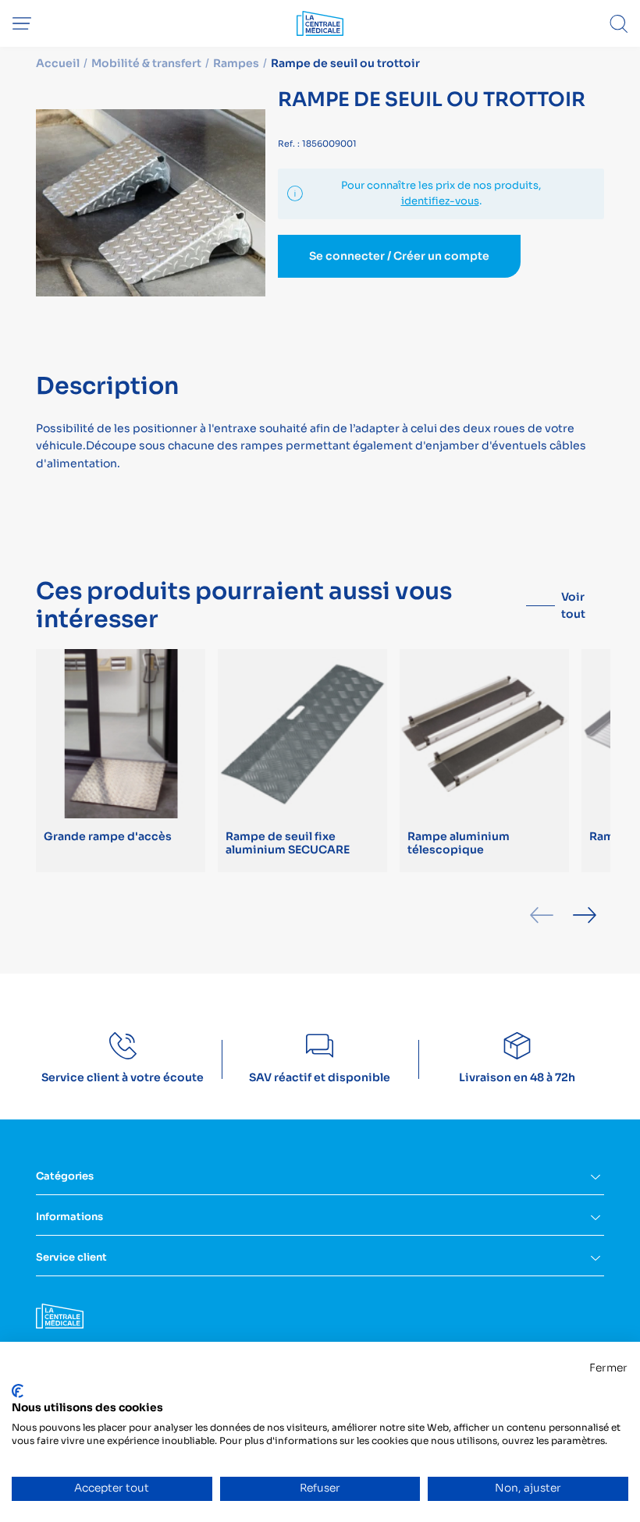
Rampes (236, 63)
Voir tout (573, 605)
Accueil (58, 63)
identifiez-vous (440, 201)
